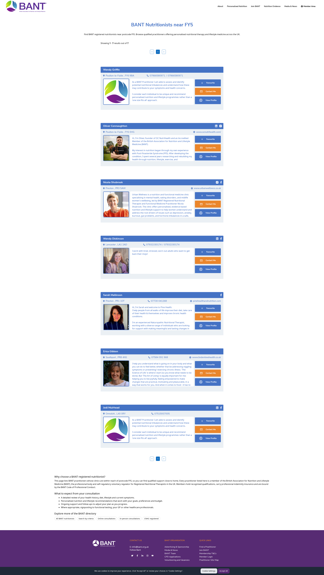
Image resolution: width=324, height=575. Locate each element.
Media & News (171, 550)
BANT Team (170, 553)
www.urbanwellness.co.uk (207, 188)
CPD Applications (173, 556)
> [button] (163, 51)
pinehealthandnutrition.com (207, 300)
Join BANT (204, 550)
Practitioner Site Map (209, 560)
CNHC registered (151, 518)
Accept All (223, 571)
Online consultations (106, 518)
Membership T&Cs (207, 553)
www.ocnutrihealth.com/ (208, 131)
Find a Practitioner (207, 546)
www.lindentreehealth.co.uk (206, 357)
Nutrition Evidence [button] (272, 6)
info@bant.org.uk (140, 546)
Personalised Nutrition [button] (237, 6)
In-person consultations (130, 518)
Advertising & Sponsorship (177, 546)
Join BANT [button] (255, 6)
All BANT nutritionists (65, 518)
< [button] (152, 51)
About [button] (220, 6)
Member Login (206, 556)
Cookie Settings (208, 571)
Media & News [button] (290, 6)
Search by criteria (86, 518)
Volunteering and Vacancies (177, 560)
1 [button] (157, 51)
